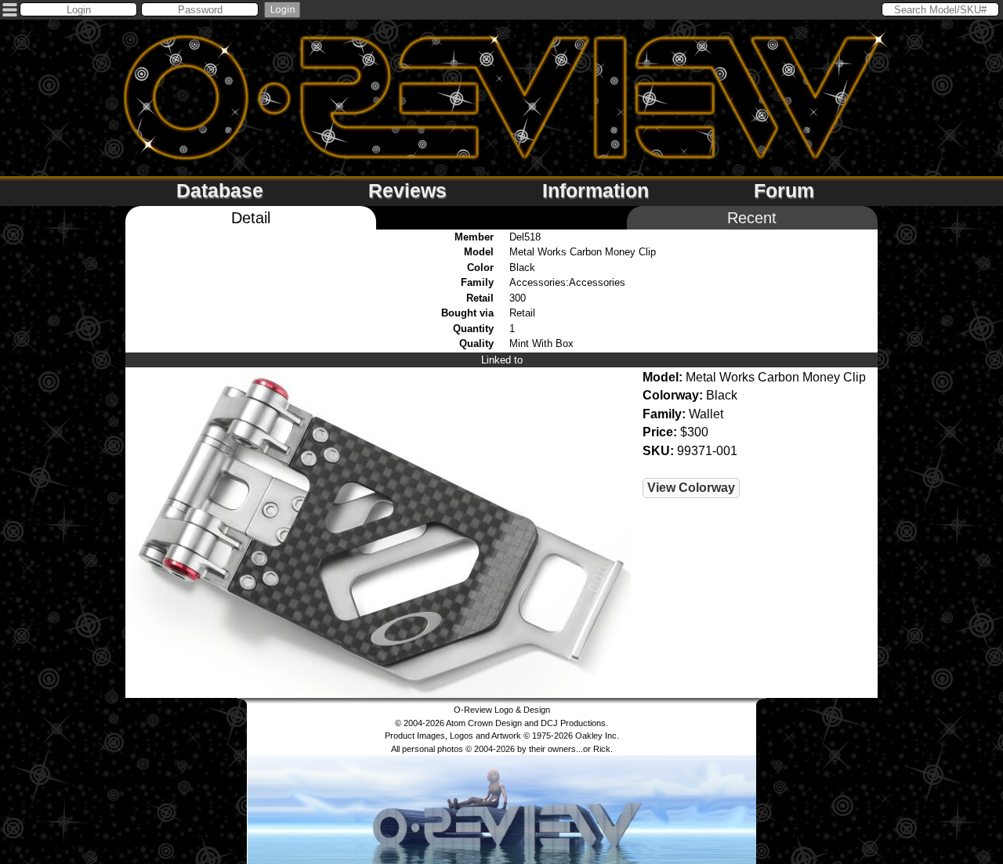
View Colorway (691, 487)
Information (595, 190)
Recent (752, 217)
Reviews (407, 190)
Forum (784, 190)
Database (219, 190)
